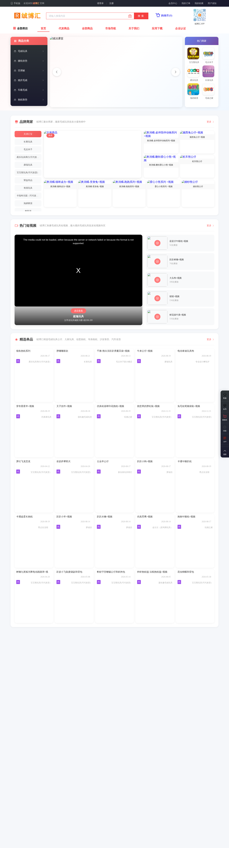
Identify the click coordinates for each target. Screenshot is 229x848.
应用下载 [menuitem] (157, 28)
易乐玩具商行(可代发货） (29, 157)
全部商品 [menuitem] (87, 28)
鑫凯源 (28, 211)
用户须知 (212, 3)
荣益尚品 (28, 180)
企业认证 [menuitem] (180, 28)
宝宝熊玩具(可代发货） (28, 172)
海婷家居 (28, 203)
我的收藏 (199, 3)
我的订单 (186, 3)
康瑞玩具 (28, 165)
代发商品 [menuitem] (64, 28)
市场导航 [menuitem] (110, 28)
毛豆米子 (28, 149)
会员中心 (172, 3)
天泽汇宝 (28, 134)
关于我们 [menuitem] (134, 28)
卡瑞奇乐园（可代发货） (29, 195)
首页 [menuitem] (43, 28)
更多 (209, 122)
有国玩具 (28, 188)
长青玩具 (28, 141)
